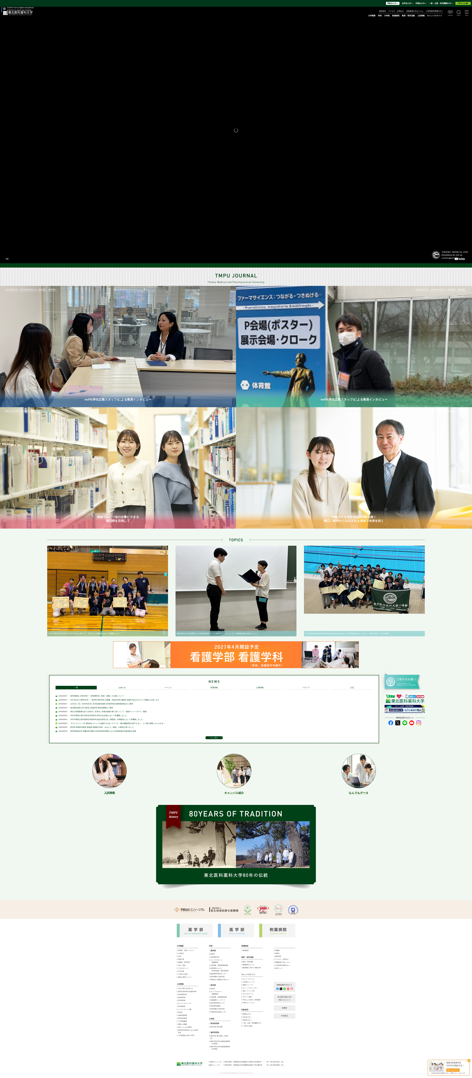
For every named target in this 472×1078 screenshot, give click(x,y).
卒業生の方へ (421, 3)
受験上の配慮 (182, 1024)
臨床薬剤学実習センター (218, 974)
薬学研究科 (181, 997)
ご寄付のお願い (463, 3)
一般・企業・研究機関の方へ (441, 3)
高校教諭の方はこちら (282, 962)
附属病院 (395, 16)
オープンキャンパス (184, 1003)
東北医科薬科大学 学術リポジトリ (284, 998)
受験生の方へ (392, 3)
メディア (306, 688)
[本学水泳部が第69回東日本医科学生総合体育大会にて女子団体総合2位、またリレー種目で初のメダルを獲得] (364, 580)
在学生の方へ (407, 3)
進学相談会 (181, 1006)
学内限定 (284, 1016)
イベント (168, 688)
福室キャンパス (248, 985)
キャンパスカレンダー (250, 988)
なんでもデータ (248, 994)
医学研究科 (181, 1000)
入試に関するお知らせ (185, 988)
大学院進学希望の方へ (434, 11)
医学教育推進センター (217, 1003)
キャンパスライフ (249, 979)
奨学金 (180, 1012)
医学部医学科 (182, 994)
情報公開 (181, 959)
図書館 (277, 950)
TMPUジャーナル (248, 1003)
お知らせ (122, 688)
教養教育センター (249, 965)
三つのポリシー (183, 968)
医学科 (212, 989)
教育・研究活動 (248, 962)
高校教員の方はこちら (414, 11)
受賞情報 (214, 688)
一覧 (76, 688)
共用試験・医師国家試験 (218, 997)
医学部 (213, 985)
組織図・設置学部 (184, 962)
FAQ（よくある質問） (185, 1027)
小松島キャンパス (249, 982)
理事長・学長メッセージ (186, 950)
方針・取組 (181, 965)
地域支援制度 (182, 1015)
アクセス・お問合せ (396, 11)
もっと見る (214, 738)
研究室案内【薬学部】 (217, 976)
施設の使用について (184, 977)
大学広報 (181, 971)
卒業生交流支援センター (218, 1012)
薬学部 (213, 951)
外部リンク (279, 968)
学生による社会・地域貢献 (251, 1000)
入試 (352, 688)
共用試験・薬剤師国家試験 (219, 965)
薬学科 (212, 954)
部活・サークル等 (249, 991)
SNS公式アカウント (284, 985)
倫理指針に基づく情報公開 (251, 968)
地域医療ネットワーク (217, 1000)
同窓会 (277, 953)
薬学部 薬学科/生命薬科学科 (187, 991)
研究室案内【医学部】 (217, 1009)
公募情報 (260, 688)
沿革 (179, 956)
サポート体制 (247, 997)
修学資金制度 (182, 1018)
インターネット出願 (184, 1009)
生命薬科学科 (214, 957)
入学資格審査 (182, 1021)
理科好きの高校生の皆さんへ (220, 979)
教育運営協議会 (215, 1006)
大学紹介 (181, 953)
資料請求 (382, 11)
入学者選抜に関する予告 (186, 1035)
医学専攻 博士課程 (216, 1027)
